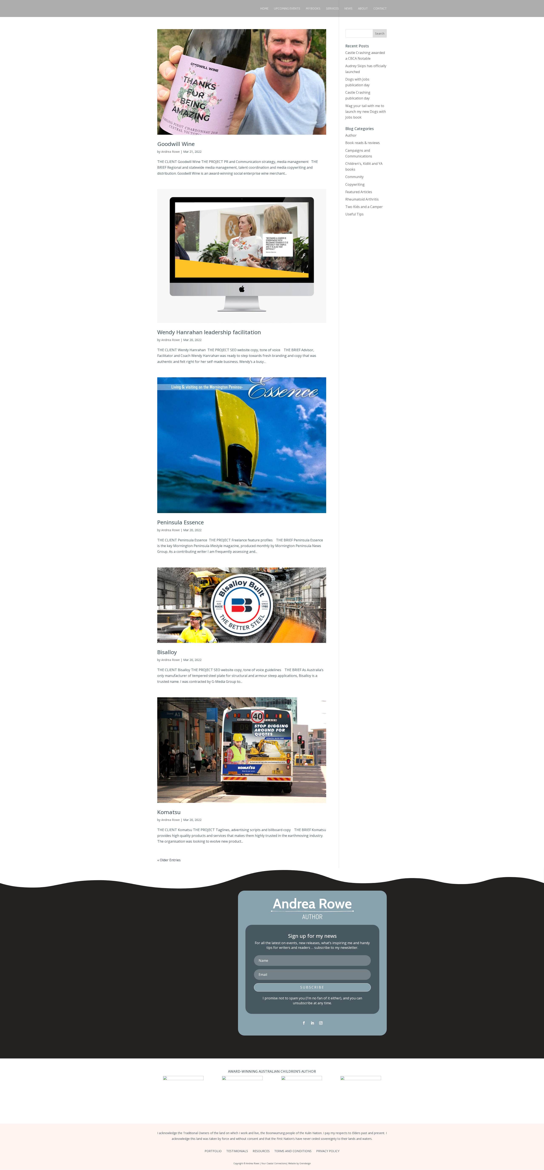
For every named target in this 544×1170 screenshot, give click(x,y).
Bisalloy (167, 652)
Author (351, 135)
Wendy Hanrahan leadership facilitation (209, 332)
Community (354, 176)
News (348, 8)
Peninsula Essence (180, 522)
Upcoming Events (287, 8)
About (363, 8)
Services (332, 8)
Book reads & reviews (362, 142)
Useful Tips (354, 214)
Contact (380, 8)
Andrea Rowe (170, 152)
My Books (313, 8)
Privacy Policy (327, 1151)
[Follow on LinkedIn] (312, 1023)
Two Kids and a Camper (364, 206)
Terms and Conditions (293, 1151)
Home (264, 8)
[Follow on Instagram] (320, 1023)
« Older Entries (169, 860)
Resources (261, 1151)
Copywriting (355, 184)
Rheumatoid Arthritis (362, 199)
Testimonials (237, 1151)
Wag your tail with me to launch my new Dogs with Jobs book (365, 111)
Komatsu (169, 812)
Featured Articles (358, 192)
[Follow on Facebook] (303, 1023)
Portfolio (213, 1151)
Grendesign (305, 1163)
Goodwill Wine (176, 144)
